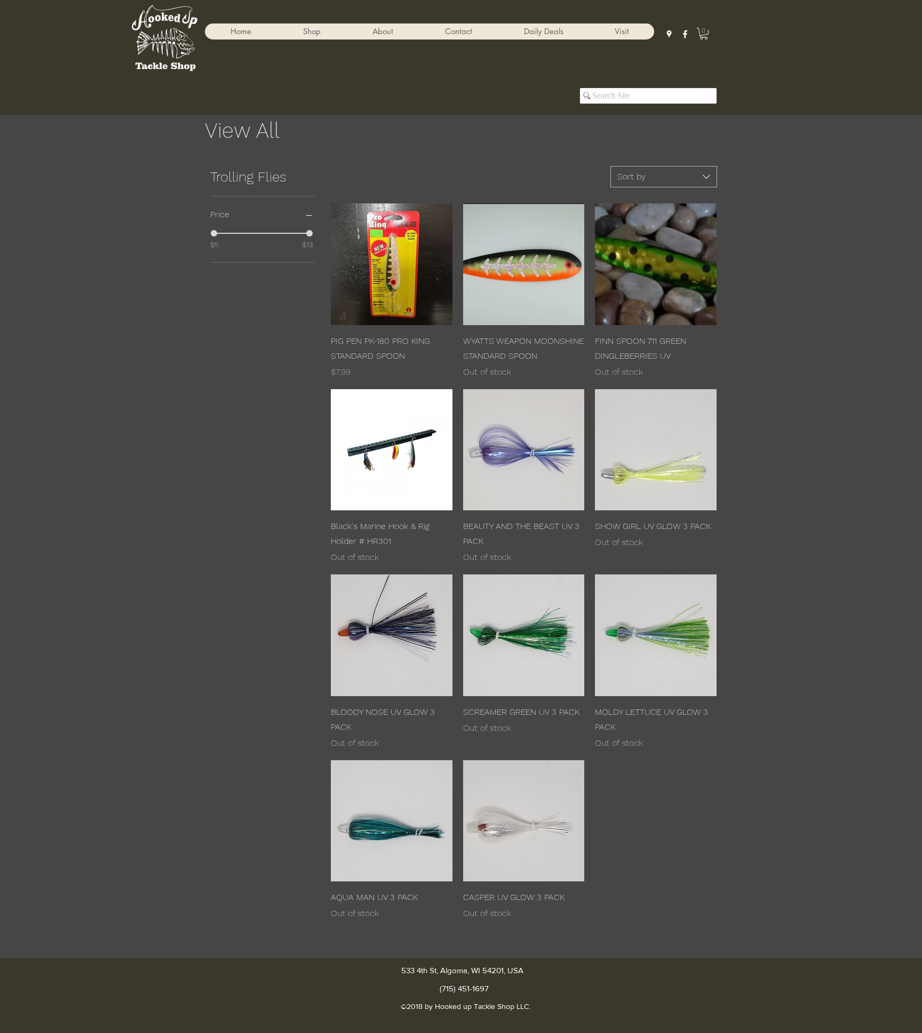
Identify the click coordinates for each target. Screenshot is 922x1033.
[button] (311, 31)
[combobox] (663, 176)
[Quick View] (391, 264)
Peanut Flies (219, 953)
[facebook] (685, 34)
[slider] (214, 233)
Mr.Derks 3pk (220, 956)
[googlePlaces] (669, 34)
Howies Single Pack (224, 946)
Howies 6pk (219, 949)
